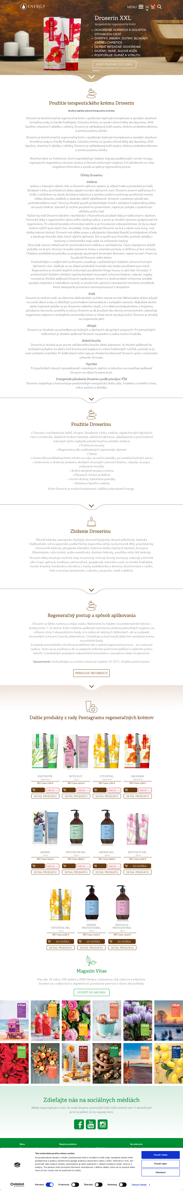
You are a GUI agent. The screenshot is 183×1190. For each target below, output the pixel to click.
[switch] (75, 1185)
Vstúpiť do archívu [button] (91, 992)
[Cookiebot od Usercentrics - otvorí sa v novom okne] (17, 1185)
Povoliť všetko (160, 1155)
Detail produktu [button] (45, 796)
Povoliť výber (160, 1164)
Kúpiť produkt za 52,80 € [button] (114, 64)
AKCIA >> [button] (52, 790)
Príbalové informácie (91, 673)
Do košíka (139, 866)
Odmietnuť (161, 1172)
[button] (132, 7)
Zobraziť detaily (139, 1185)
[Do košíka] (38, 790)
